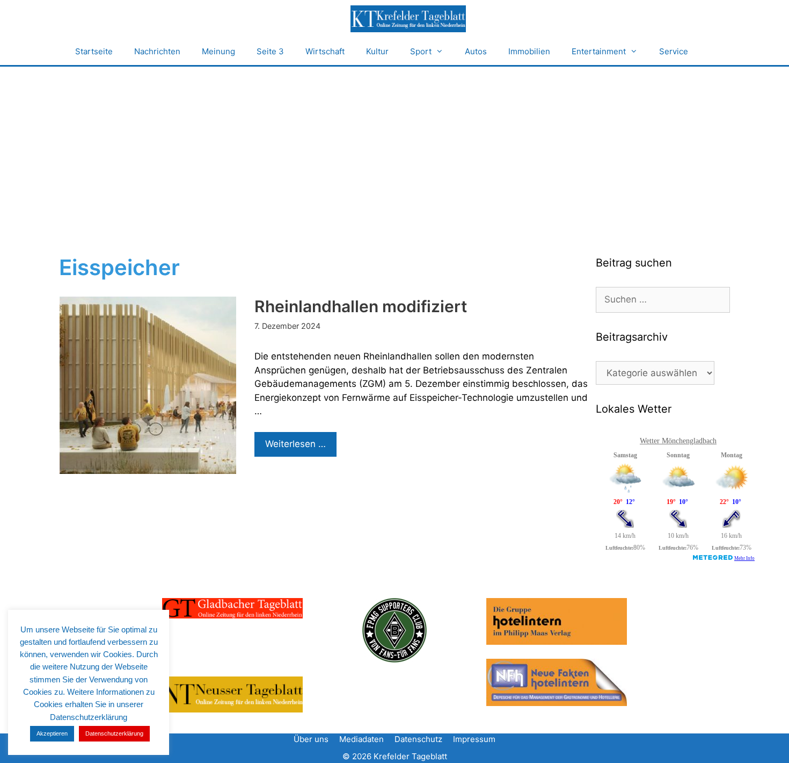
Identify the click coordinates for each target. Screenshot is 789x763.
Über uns (311, 739)
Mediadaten (361, 739)
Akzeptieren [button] (52, 733)
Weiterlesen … (301, 447)
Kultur (377, 51)
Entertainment (599, 51)
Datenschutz (418, 739)
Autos (476, 51)
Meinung (218, 51)
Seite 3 (270, 51)
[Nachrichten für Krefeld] (407, 19)
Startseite (94, 51)
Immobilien (529, 51)
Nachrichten (157, 51)
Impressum (474, 739)
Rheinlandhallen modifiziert (360, 306)
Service (673, 51)
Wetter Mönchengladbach (678, 441)
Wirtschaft (325, 51)
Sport (421, 51)
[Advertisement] (394, 147)
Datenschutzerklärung (114, 733)
